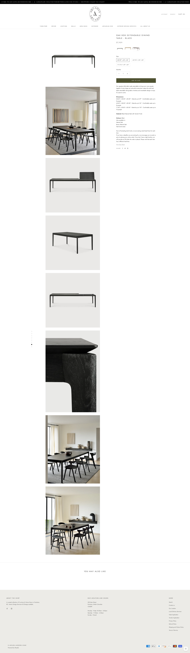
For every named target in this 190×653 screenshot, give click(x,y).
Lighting (63, 26)
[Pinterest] (127, 148)
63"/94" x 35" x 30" (138, 60)
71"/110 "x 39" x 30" (123, 65)
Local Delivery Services (175, 611)
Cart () (181, 14)
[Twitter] (125, 148)
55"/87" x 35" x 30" (122, 60)
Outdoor (95, 26)
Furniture (43, 26)
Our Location (172, 608)
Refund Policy (172, 624)
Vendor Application (174, 618)
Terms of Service (173, 630)
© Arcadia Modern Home (17, 645)
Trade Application (173, 615)
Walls (73, 26)
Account (164, 14)
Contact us (172, 605)
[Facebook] (122, 148)
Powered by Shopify (13, 648)
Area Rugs (83, 26)
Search (172, 14)
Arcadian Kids (107, 26)
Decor (54, 26)
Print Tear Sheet (120, 145)
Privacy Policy (172, 621)
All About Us (145, 26)
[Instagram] (11, 608)
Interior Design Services (126, 26)
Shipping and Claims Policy (176, 627)
